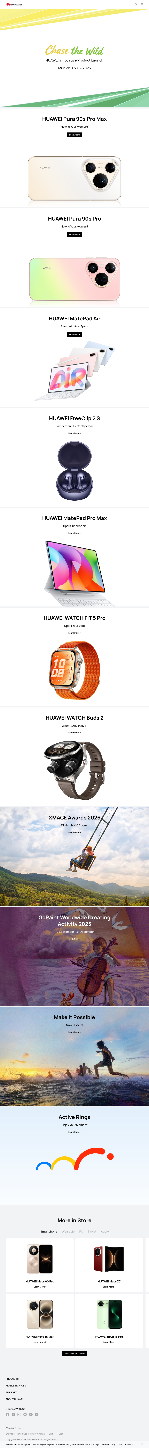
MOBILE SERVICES (16, 1385)
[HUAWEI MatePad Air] (74, 357)
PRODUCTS (12, 1378)
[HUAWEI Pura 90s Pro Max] (74, 158)
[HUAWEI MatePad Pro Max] (74, 557)
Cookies (52, 1434)
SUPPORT (11, 1392)
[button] (135, 4)
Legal (61, 1434)
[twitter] (13, 1414)
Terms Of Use (21, 1434)
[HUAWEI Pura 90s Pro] (74, 257)
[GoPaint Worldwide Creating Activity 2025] (74, 956)
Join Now (73, 939)
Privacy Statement (37, 1434)
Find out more (125, 1444)
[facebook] (7, 1414)
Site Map (9, 1434)
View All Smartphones (74, 1353)
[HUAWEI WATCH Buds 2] (74, 756)
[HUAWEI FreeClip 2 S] (74, 457)
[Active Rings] (74, 1156)
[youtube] (25, 1414)
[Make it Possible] (74, 1056)
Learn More (74, 134)
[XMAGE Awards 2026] (74, 856)
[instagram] (19, 1414)
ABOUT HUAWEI (14, 1399)
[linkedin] (36, 1414)
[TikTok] (31, 1414)
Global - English (14, 1428)
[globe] (7, 1428)
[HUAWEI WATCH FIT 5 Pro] (74, 657)
